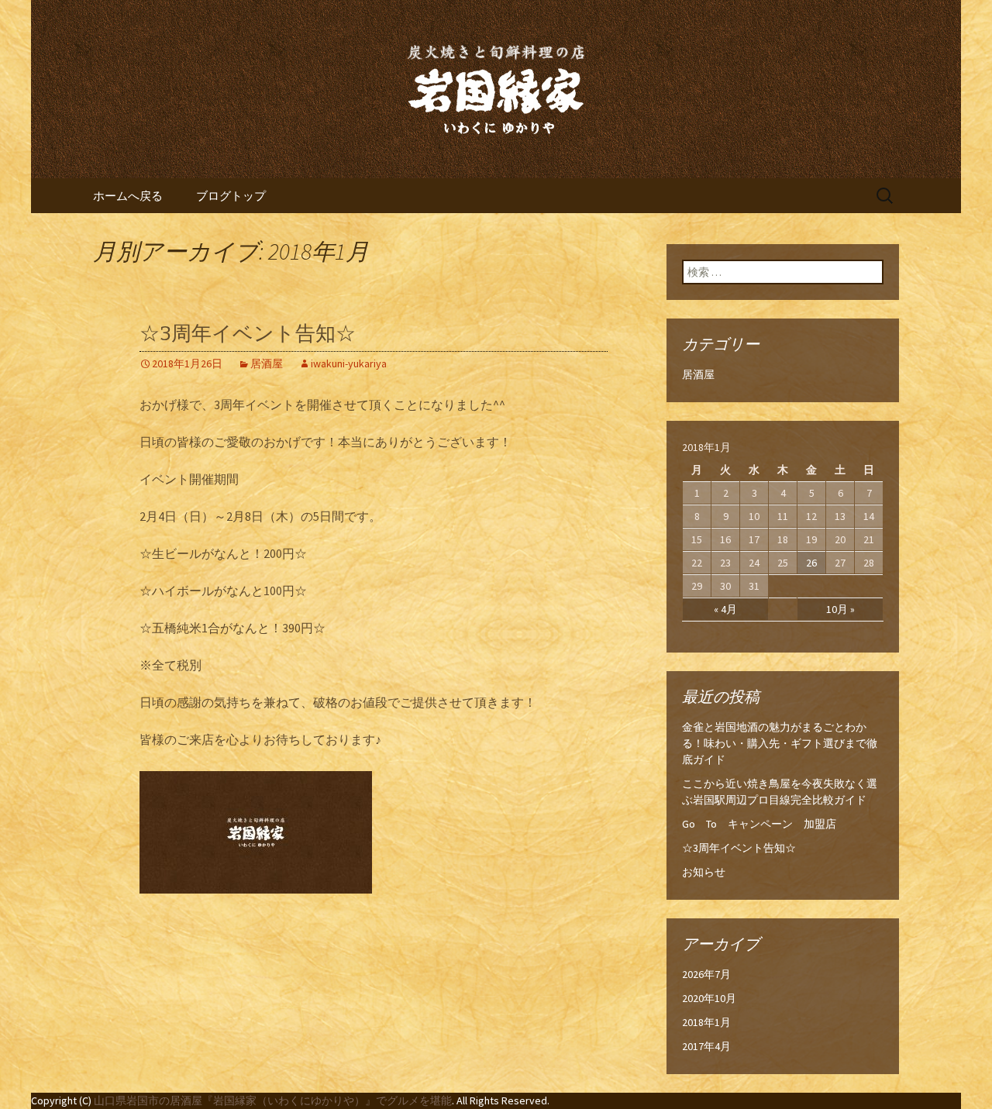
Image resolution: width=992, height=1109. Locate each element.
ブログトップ (231, 195)
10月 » (840, 609)
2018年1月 (706, 1022)
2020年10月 (709, 998)
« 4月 (725, 609)
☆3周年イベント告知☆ (248, 334)
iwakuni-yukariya (349, 363)
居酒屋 (266, 363)
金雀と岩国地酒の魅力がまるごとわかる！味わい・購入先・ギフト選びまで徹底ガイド (779, 743)
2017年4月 (706, 1046)
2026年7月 (706, 974)
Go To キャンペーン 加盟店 (759, 824)
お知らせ (703, 872)
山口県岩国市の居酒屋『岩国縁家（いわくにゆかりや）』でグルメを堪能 (273, 1100)
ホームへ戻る (128, 195)
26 (811, 563)
